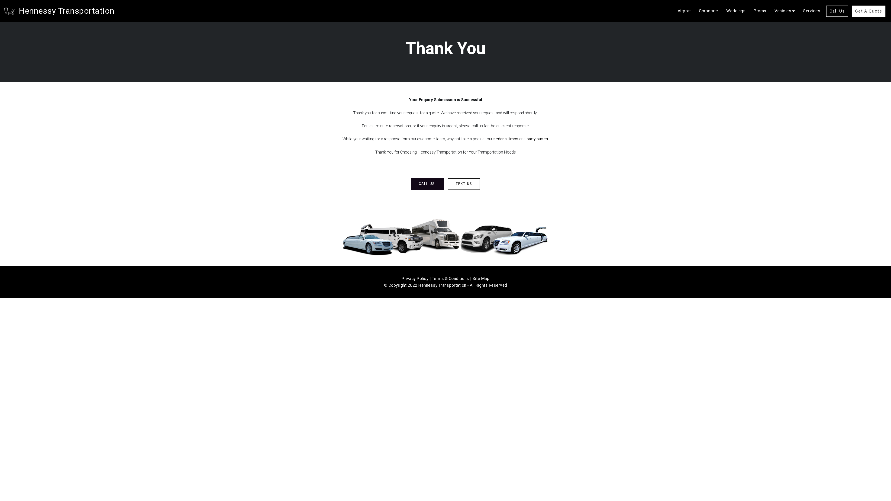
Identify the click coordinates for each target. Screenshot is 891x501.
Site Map (480, 278)
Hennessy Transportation (66, 11)
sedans (500, 139)
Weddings (736, 11)
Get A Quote (868, 11)
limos (513, 139)
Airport (684, 11)
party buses (537, 139)
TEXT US (464, 184)
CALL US (427, 184)
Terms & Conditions (450, 278)
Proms (760, 11)
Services (811, 11)
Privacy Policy (415, 278)
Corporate (708, 11)
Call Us (837, 11)
